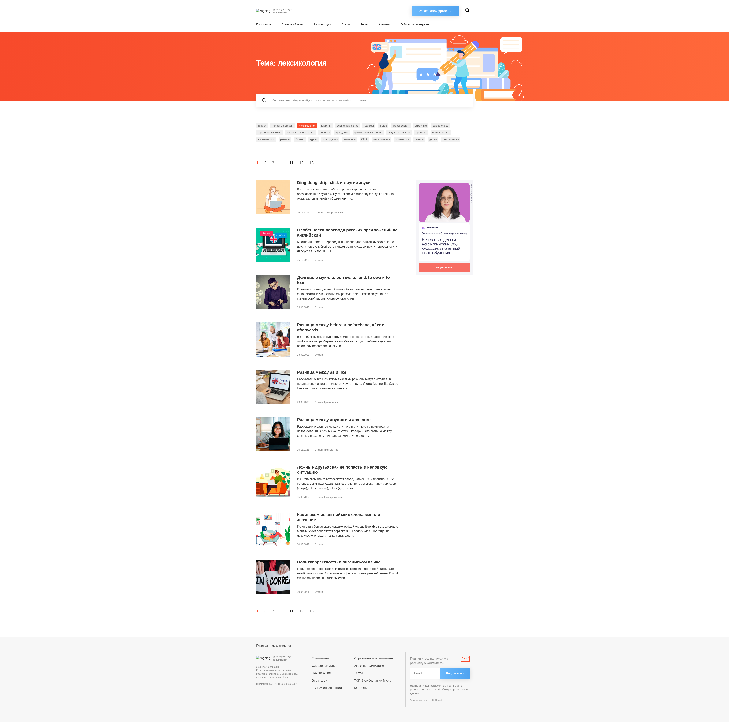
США (364, 139)
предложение (440, 132)
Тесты (364, 24)
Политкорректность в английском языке (338, 562)
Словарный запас (293, 24)
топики (262, 125)
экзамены (350, 139)
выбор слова (440, 125)
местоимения (381, 139)
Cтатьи (346, 24)
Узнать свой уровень (435, 11)
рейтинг (285, 139)
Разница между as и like (321, 372)
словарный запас (347, 125)
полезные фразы (282, 125)
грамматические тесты (368, 132)
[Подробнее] (444, 227)
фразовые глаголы (269, 132)
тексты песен (451, 139)
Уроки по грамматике (369, 665)
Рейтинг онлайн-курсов (414, 24)
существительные (399, 132)
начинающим (266, 139)
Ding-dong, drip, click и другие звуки (334, 182)
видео (383, 125)
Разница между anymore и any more (334, 419)
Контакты (384, 24)
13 (311, 162)
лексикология (307, 125)
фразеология (401, 125)
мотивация (402, 139)
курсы (313, 139)
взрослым (421, 125)
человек (325, 132)
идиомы (369, 125)
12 (301, 162)
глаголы (326, 125)
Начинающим (322, 24)
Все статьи (319, 680)
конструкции (330, 139)
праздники (341, 132)
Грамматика (263, 24)
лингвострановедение (300, 132)
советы (419, 139)
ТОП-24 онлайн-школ (327, 688)
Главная (262, 645)
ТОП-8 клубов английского (372, 680)
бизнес (300, 139)
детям (433, 139)
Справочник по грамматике (373, 658)
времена (421, 132)
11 (291, 162)
